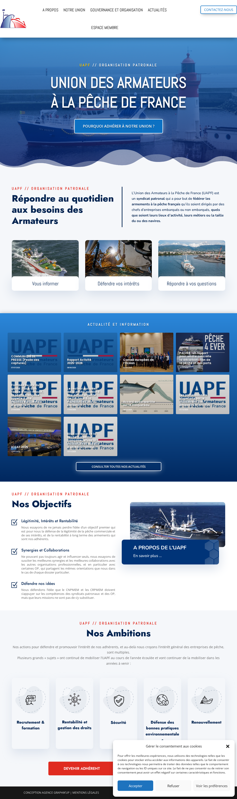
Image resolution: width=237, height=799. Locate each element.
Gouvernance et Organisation (116, 10)
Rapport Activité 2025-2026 (79, 361)
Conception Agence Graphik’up (46, 793)
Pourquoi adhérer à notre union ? (118, 126)
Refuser (173, 785)
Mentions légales (85, 793)
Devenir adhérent (82, 768)
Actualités (157, 10)
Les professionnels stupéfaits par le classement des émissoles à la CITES (194, 400)
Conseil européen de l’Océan (138, 361)
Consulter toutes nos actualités (119, 466)
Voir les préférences (212, 785)
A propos (50, 10)
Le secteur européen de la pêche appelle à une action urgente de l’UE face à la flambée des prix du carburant (83, 397)
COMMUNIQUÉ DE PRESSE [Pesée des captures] (25, 359)
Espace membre (104, 27)
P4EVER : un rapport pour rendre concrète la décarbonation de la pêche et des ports (195, 358)
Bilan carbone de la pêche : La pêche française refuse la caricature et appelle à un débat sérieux (83, 440)
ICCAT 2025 (19, 447)
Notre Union (74, 10)
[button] (227, 746)
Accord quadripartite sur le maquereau (139, 403)
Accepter (135, 785)
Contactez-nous (218, 9)
